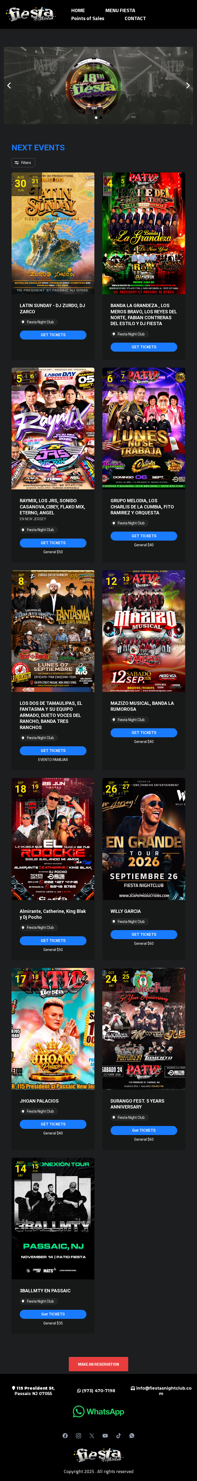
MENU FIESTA (120, 10)
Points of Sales (87, 18)
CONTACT (135, 18)
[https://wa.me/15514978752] (98, 1411)
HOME (78, 10)
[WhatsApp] (132, 1435)
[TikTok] (118, 1435)
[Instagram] (78, 1435)
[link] (53, 335)
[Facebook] (65, 1435)
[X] (91, 1435)
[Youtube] (105, 1435)
